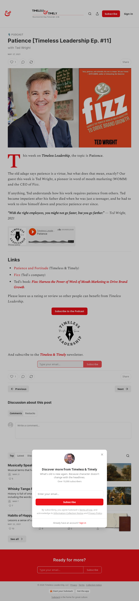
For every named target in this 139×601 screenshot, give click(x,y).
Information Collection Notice (68, 513)
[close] (102, 454)
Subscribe (69, 502)
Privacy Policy (95, 513)
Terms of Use (85, 509)
